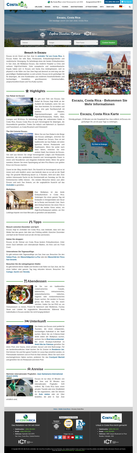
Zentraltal (10, 185)
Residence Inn (58, 349)
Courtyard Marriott (56, 357)
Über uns (110, 7)
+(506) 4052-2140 (25, 431)
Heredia (26, 272)
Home (55, 409)
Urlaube (38, 7)
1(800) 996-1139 (113, 429)
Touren (65, 7)
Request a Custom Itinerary (68, 417)
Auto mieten (44, 394)
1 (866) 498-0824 (30, 429)
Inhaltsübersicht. (80, 450)
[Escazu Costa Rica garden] (99, 73)
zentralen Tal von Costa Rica (50, 56)
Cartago (9, 272)
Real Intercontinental (55, 339)
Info (102, 7)
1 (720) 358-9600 (109, 431)
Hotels (56, 7)
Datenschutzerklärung (68, 450)
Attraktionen (91, 7)
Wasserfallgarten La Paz (30, 257)
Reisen (47, 7)
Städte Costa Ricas (64, 409)
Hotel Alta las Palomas (44, 344)
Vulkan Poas (11, 257)
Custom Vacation (108, 42)
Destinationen (77, 7)
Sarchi (16, 272)
